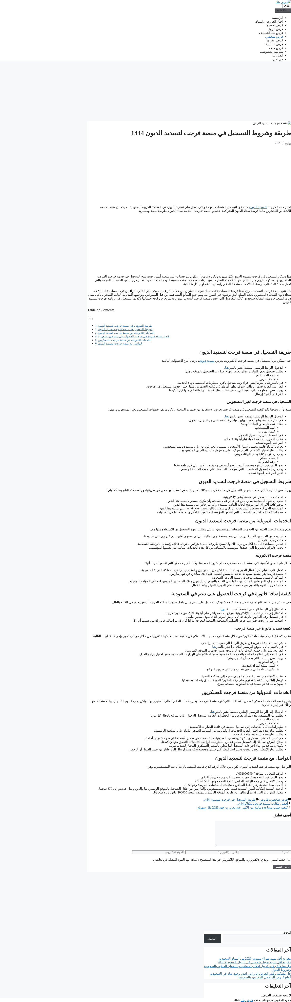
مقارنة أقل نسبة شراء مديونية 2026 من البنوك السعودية (255, 958)
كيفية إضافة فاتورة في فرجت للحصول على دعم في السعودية (133, 336)
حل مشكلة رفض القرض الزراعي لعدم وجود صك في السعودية (250, 973)
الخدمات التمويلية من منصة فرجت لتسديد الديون (126, 332)
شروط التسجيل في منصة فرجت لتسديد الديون (125, 329)
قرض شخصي (274, 36)
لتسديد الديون (258, 207)
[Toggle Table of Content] (90, 319)
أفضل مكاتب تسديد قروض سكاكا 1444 (262, 803)
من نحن (278, 59)
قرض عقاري (274, 40)
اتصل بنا (278, 55)
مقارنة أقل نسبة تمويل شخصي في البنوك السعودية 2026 (254, 962)
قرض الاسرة (275, 25)
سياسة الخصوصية (271, 51)
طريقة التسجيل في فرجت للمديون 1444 (229, 799)
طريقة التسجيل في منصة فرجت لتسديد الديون (125, 325)
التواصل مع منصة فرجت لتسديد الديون (120, 343)
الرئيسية (277, 17)
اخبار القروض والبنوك (269, 21)
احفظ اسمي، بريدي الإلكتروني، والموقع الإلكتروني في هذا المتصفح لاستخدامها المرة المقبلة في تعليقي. (219, 859)
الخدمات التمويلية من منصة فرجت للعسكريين (124, 340)
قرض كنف (276, 48)
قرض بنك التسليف (271, 32)
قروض (264, 799)
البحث (287, 932)
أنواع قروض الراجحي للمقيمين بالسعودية (264, 977)
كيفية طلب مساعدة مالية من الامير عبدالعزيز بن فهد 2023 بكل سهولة (242, 807)
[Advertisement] (189, 92)
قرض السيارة (274, 44)
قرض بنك (247, 1000)
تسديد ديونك (206, 360)
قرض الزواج (275, 29)
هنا (227, 367)
